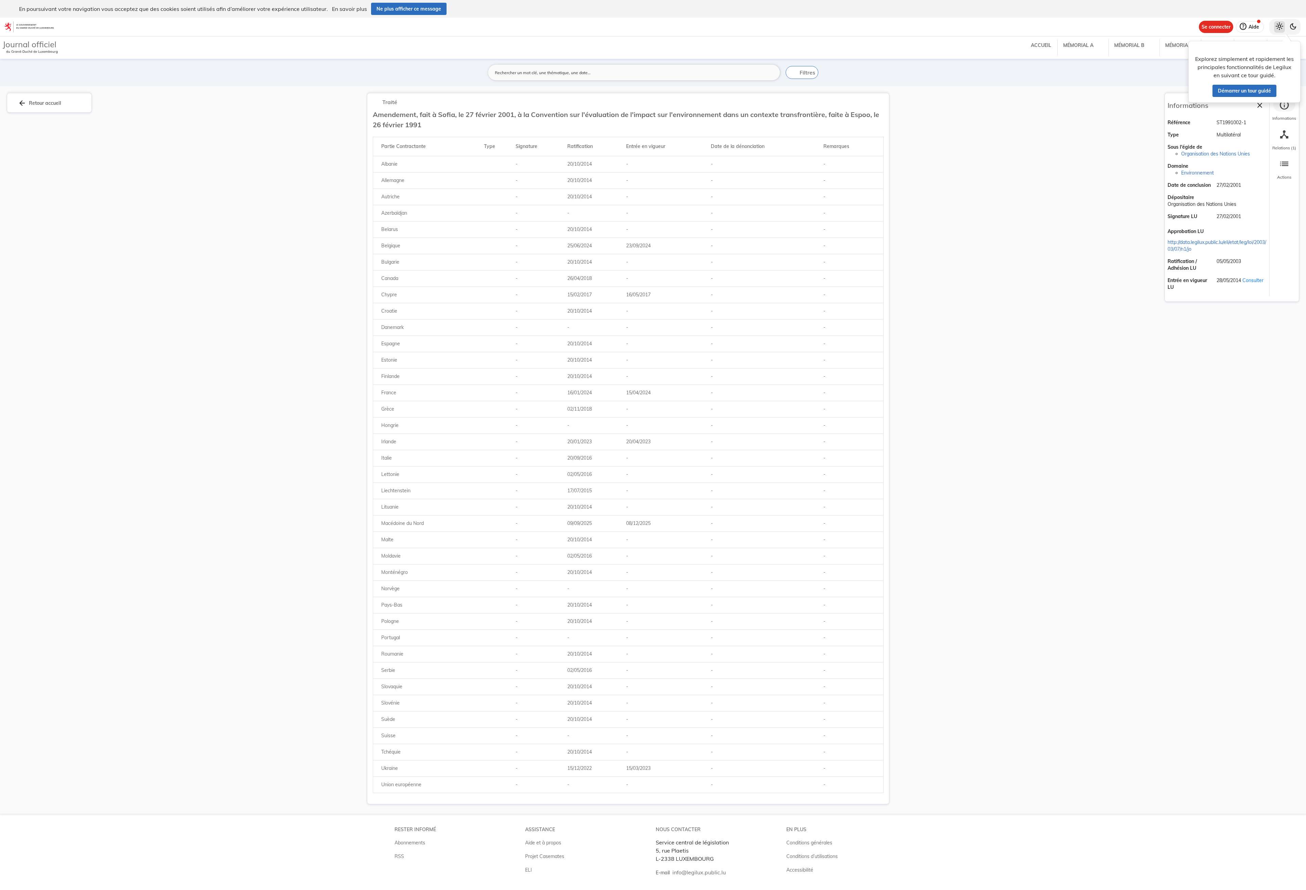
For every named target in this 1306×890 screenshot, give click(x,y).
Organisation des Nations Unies (1215, 154)
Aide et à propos (543, 843)
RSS (399, 856)
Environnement (1197, 173)
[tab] (1284, 110)
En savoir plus (349, 8)
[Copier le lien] (1213, 232)
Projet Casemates (544, 856)
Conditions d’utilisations (812, 856)
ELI (528, 870)
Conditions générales (809, 843)
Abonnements (410, 843)
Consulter (1252, 280)
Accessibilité (799, 870)
